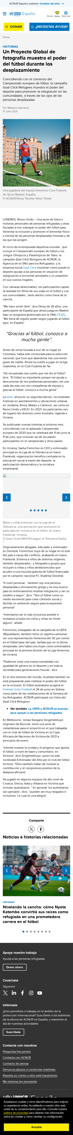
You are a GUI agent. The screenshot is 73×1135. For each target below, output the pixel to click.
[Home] (22, 14)
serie (10, 397)
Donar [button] (57, 16)
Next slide (66, 497)
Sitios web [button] (66, 16)
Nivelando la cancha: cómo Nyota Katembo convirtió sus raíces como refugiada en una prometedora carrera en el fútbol (35, 914)
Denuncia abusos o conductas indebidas (29, 1070)
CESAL (61, 314)
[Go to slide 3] (32, 932)
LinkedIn (13, 992)
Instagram (31, 992)
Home (6, 37)
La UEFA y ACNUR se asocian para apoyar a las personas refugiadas (39, 710)
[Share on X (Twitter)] (31, 829)
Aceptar (36, 1127)
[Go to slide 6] (43, 932)
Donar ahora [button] (14, 967)
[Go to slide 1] (24, 932)
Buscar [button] (50, 16)
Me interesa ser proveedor (20, 1082)
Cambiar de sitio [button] (50, 3)
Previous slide (7, 497)
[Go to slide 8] (50, 932)
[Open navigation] (4, 14)
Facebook (22, 992)
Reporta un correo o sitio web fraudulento (30, 1076)
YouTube (39, 992)
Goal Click (29, 267)
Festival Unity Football (17, 689)
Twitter (5, 992)
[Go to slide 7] (47, 932)
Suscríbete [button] (13, 1032)
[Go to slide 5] (39, 932)
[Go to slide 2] (28, 932)
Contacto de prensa (15, 1064)
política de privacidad (16, 1113)
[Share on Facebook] (40, 829)
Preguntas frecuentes (17, 1052)
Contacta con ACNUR (17, 1058)
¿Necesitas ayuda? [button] (52, 26)
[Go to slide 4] (35, 932)
